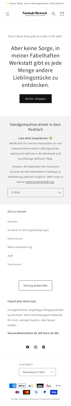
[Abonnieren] (59, 192)
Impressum (14, 264)
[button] (7, 14)
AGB (10, 255)
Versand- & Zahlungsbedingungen (28, 230)
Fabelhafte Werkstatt (29, 399)
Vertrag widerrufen (35, 285)
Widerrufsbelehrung (20, 247)
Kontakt (12, 221)
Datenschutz (15, 238)
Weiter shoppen (35, 98)
